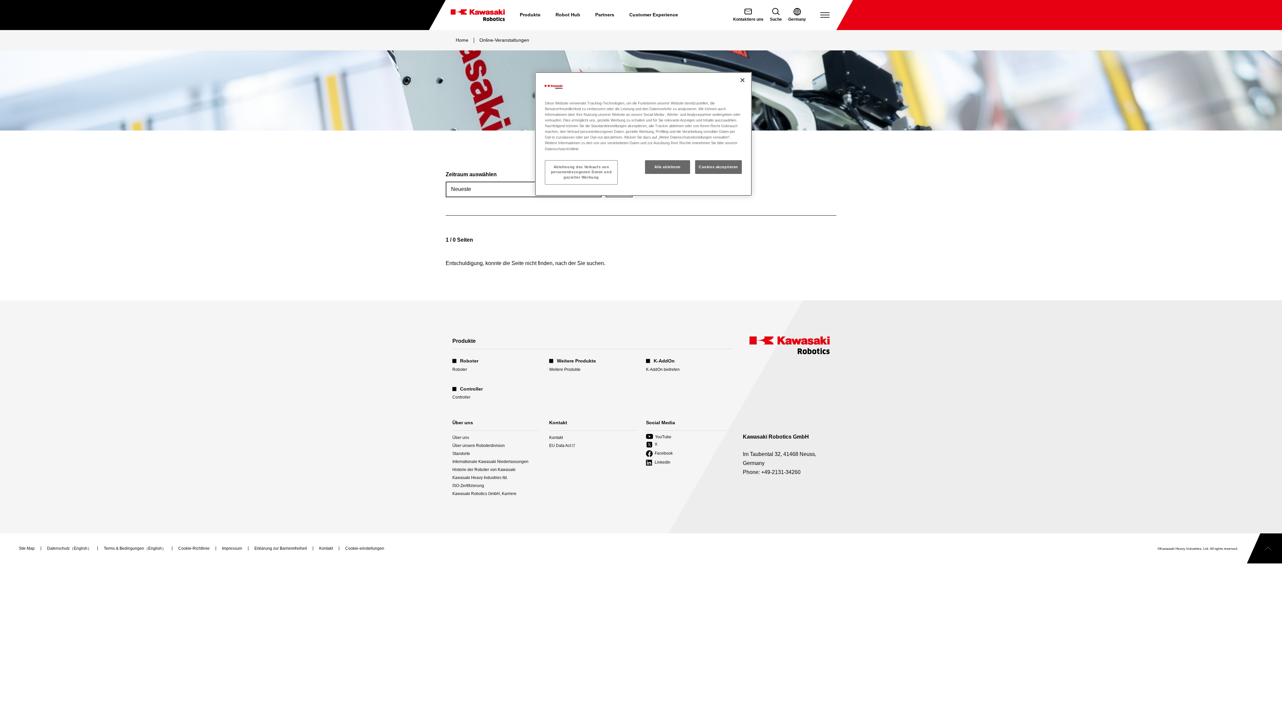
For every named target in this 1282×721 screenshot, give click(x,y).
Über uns (460, 437)
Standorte (461, 453)
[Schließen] (742, 80)
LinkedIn (658, 463)
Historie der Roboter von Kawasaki (483, 469)
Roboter (459, 369)
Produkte (530, 14)
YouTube (658, 437)
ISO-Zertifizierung (468, 485)
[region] (643, 134)
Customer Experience (653, 14)
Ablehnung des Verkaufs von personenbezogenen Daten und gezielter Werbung (581, 172)
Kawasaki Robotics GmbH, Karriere (484, 493)
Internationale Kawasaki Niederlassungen (490, 461)
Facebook (659, 454)
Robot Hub (568, 14)
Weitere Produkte (565, 369)
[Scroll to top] (1264, 548)
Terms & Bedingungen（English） (135, 549)
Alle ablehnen (667, 167)
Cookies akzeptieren (718, 167)
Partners (604, 14)
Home (462, 40)
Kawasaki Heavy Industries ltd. (480, 477)
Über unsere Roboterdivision (478, 445)
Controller (461, 397)
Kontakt (556, 437)
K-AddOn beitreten (663, 369)
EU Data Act (560, 446)
